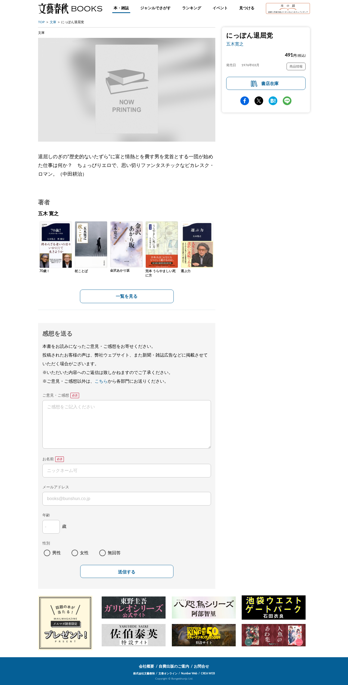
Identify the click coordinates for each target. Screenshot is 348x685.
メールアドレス (55, 487)
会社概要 (146, 666)
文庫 (53, 22)
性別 (46, 543)
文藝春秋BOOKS (70, 8)
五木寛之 (235, 44)
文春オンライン (168, 673)
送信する (126, 572)
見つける (246, 8)
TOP (41, 22)
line (287, 100)
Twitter (258, 100)
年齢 (46, 515)
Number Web (189, 673)
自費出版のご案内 (174, 666)
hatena (273, 100)
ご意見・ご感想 (55, 395)
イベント (220, 8)
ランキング (191, 8)
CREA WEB (208, 673)
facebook (244, 100)
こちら (101, 381)
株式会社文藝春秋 (144, 673)
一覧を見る (127, 296)
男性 (56, 553)
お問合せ (201, 666)
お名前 (48, 459)
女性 (84, 553)
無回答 (114, 553)
